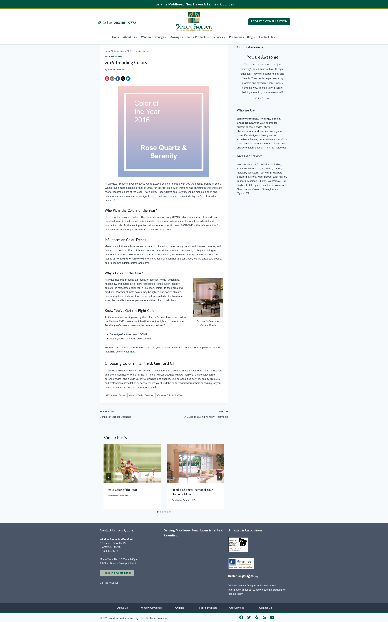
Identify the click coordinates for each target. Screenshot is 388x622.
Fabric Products (208, 607)
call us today (235, 593)
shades (258, 127)
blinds (249, 127)
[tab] (158, 512)
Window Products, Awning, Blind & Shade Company (138, 618)
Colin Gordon (262, 98)
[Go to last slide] (108, 476)
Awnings (179, 607)
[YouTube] (272, 617)
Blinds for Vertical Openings (115, 414)
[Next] (219, 476)
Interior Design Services (141, 395)
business (258, 143)
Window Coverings (151, 607)
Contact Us (265, 607)
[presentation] (132, 463)
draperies (262, 131)
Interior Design (113, 56)
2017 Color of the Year (122, 490)
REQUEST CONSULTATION (269, 21)
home (246, 143)
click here (129, 351)
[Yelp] (257, 617)
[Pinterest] (107, 78)
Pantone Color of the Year (170, 395)
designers (254, 135)
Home (116, 37)
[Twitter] (249, 617)
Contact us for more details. (142, 387)
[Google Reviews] (264, 617)
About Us (122, 607)
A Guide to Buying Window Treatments (206, 414)
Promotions (236, 37)
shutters (251, 131)
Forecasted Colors (115, 395)
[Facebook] (117, 78)
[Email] (112, 78)
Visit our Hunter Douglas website (247, 585)
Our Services (236, 607)
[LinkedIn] (128, 78)
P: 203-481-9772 (109, 551)
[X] (123, 78)
